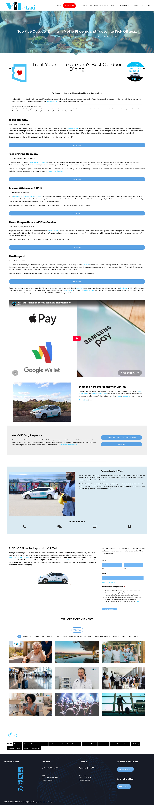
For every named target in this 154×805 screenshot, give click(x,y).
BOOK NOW (69, 5)
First (103, 568)
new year (86, 744)
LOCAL (113, 5)
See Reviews (77, 145)
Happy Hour (66, 744)
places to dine (115, 744)
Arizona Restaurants (40, 744)
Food (51, 744)
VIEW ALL (77, 630)
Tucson (89, 37)
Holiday (61, 37)
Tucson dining (35, 748)
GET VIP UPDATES (109, 609)
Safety (73, 37)
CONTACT (136, 5)
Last (125, 568)
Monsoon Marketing (46, 802)
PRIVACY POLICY (108, 582)
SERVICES (81, 5)
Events (55, 37)
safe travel (11, 748)
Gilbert (57, 744)
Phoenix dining (103, 744)
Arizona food (28, 744)
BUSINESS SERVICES (98, 5)
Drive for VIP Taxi (126, 769)
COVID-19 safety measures (67, 445)
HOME (59, 5)
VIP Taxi (39, 37)
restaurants (125, 744)
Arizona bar (17, 744)
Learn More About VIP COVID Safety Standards (121, 437)
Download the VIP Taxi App (19, 557)
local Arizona (76, 744)
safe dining (135, 744)
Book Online (121, 444)
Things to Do (81, 37)
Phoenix (68, 37)
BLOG (148, 5)
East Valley (48, 37)
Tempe (19, 748)
